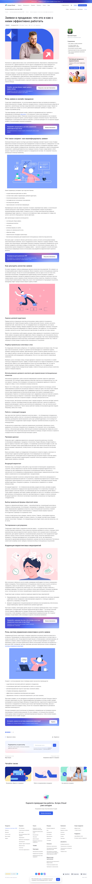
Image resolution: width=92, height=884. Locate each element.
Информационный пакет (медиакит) (38, 856)
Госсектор (21, 847)
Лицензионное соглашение (66, 846)
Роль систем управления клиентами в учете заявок (76, 52)
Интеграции (80, 9)
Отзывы (62, 836)
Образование (21, 837)
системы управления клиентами (14, 646)
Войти (75, 5)
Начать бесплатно (82, 5)
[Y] (54, 745)
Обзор (67, 9)
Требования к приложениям (52, 866)
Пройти (53, 722)
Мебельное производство (24, 839)
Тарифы (35, 845)
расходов (23, 114)
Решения (21, 825)
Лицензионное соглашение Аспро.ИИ (66, 849)
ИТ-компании (21, 828)
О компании (63, 828)
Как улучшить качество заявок (75, 48)
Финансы (7, 832)
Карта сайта (84, 877)
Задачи (6, 838)
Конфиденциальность (65, 844)
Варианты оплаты (64, 830)
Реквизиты (63, 834)
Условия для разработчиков (52, 864)
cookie (40, 878)
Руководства (49, 832)
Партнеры (63, 838)
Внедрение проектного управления (37, 841)
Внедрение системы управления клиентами (37, 829)
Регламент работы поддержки (80, 838)
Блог (48, 830)
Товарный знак (64, 851)
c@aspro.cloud (77, 828)
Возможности (73, 9)
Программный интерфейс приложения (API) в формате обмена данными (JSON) (52, 853)
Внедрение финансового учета (38, 832)
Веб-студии (21, 832)
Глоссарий (49, 840)
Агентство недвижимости (24, 849)
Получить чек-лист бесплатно (46, 88)
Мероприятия (49, 836)
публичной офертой (47, 749)
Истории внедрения (51, 828)
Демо (82, 67)
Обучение (35, 836)
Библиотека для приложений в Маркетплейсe (53, 862)
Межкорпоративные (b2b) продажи (24, 835)
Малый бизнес (22, 845)
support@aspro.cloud (78, 836)
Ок (58, 879)
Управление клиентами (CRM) (11, 828)
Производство (22, 841)
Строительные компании (24, 830)
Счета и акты (7, 834)
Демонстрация (36, 838)
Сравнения (49, 838)
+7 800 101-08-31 (77, 830)
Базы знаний (7, 836)
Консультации (35, 834)
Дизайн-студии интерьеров (24, 843)
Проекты (7, 830)
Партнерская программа (38, 851)
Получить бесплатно (49, 256)
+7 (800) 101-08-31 (65, 5)
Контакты (62, 832)
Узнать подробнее (74, 67)
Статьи (85, 9)
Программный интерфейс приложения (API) (52, 849)
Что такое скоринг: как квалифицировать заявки (73, 46)
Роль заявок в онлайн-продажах (75, 43)
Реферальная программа (38, 853)
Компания (63, 825)
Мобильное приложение (52, 846)
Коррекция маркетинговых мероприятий (77, 50)
